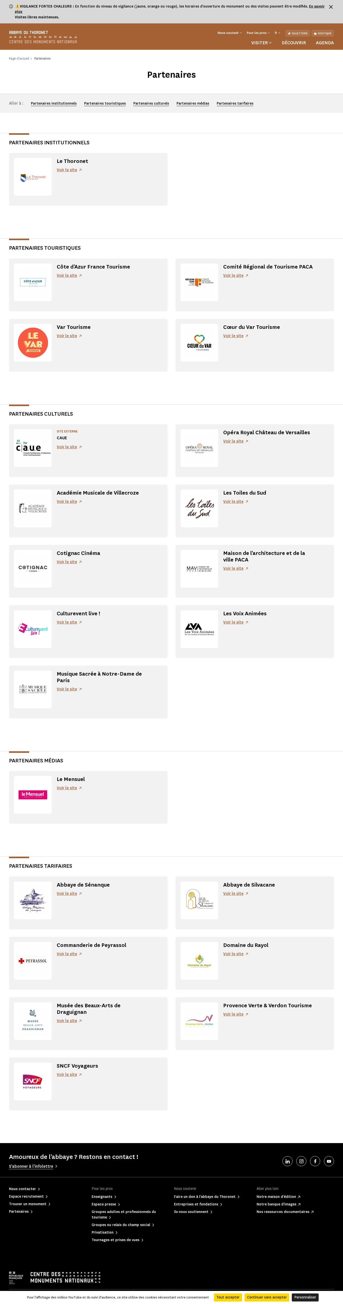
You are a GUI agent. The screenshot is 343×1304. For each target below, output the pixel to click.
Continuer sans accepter (267, 1297)
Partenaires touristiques (105, 103)
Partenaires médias (193, 103)
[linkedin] (287, 1161)
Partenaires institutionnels (54, 103)
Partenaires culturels (151, 103)
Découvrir (294, 43)
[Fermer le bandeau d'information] (331, 7)
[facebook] (315, 1161)
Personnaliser (305, 1297)
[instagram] (301, 1161)
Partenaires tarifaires (235, 103)
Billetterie (300, 33)
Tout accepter (228, 1297)
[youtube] (329, 1161)
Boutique (324, 33)
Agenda (325, 43)
